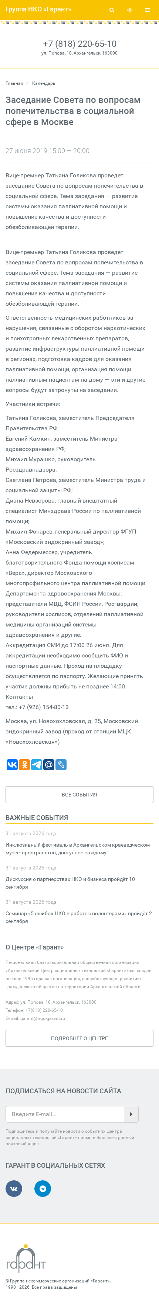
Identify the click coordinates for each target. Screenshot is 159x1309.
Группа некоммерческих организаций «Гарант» (60, 1281)
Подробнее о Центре (79, 1038)
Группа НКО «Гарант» (38, 9)
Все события (79, 795)
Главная (14, 83)
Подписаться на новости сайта (63, 1091)
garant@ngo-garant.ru (42, 1018)
